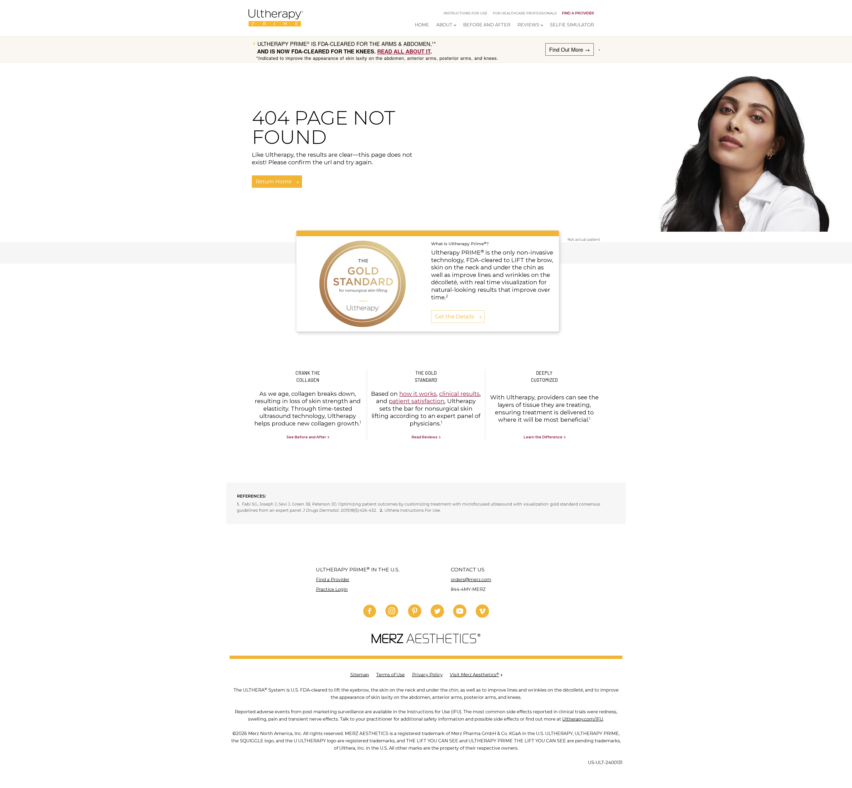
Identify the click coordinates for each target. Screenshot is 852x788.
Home (422, 24)
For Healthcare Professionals (525, 13)
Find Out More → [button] (569, 49)
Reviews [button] (528, 24)
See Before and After (306, 437)
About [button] (444, 24)
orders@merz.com (471, 579)
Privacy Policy (427, 674)
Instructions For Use (465, 13)
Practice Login (332, 589)
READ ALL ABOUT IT (403, 51)
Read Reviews (425, 437)
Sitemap (359, 674)
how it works (417, 393)
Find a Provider (578, 13)
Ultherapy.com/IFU (582, 719)
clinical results (459, 393)
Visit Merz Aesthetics (474, 674)
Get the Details (455, 316)
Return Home (274, 181)
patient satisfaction (416, 401)
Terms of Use (390, 674)
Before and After (486, 24)
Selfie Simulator (572, 24)
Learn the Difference (543, 437)
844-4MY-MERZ (468, 589)
